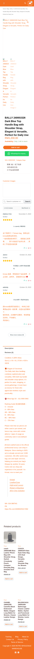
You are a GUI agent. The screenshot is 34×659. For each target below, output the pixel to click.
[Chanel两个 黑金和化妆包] (8, 299)
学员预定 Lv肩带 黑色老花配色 (21, 267)
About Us (25, 637)
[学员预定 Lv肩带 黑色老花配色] (8, 267)
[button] (25, 3)
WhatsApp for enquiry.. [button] (18, 153)
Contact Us (10, 639)
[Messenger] (18, 652)
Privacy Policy (23, 639)
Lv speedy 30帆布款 (19, 226)
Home (4, 9)
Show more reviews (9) (17, 335)
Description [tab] (9, 348)
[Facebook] (15, 652)
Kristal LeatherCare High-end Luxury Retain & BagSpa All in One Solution (17, 485)
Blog (16, 637)
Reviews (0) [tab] (9, 352)
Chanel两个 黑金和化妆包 (21, 299)
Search (27, 201)
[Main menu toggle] (4, 3)
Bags (8, 9)
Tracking (8, 637)
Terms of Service (17, 642)
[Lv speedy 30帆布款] (8, 226)
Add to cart (15, 147)
